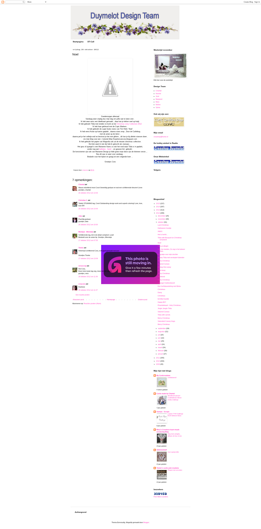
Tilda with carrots (164, 315)
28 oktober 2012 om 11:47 (88, 290)
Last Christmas (163, 225)
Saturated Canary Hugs (166, 321)
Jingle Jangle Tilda (165, 308)
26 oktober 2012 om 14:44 (88, 209)
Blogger (146, 522)
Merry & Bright (163, 246)
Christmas (161, 289)
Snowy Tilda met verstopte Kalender (171, 258)
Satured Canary (163, 264)
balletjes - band (105, 149)
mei (159, 341)
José (157, 96)
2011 (158, 358)
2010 (158, 361)
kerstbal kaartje (163, 299)
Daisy (160, 292)
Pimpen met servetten (175, 470)
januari (161, 354)
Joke (80, 216)
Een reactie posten (83, 295)
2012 (158, 213)
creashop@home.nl (161, 137)
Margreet (159, 99)
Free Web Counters (161, 497)
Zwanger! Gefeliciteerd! (166, 283)
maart (160, 347)
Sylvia (158, 107)
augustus (161, 332)
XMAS (160, 231)
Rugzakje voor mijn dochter (168, 254)
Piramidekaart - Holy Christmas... (170, 305)
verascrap (82, 266)
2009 (158, 364)
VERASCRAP (161, 450)
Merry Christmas (164, 261)
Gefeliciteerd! (172, 377)
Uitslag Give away (164, 267)
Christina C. (83, 200)
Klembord (161, 277)
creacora (82, 284)
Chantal (81, 184)
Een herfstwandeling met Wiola (169, 286)
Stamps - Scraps (162, 412)
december (162, 216)
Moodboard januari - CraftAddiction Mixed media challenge (174, 398)
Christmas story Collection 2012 (129, 124)
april (160, 344)
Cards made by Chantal (165, 394)
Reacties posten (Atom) (92, 304)
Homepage (111, 300)
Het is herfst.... (163, 235)
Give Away (161, 270)
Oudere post (142, 300)
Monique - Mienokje (85, 232)
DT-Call (91, 42)
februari (161, 351)
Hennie (158, 94)
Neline (158, 105)
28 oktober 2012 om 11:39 (88, 277)
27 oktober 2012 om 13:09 (88, 258)
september (162, 328)
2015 (158, 203)
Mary (157, 102)
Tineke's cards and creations (167, 468)
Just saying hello (173, 452)
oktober (161, 222)
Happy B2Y (162, 302)
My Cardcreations (163, 375)
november (162, 219)
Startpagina (78, 42)
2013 (158, 210)
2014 (158, 207)
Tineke (81, 248)
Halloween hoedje (164, 228)
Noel (159, 243)
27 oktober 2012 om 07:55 (88, 240)
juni (159, 338)
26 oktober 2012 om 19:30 (88, 225)
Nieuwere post (78, 300)
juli (159, 335)
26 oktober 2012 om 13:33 (88, 193)
